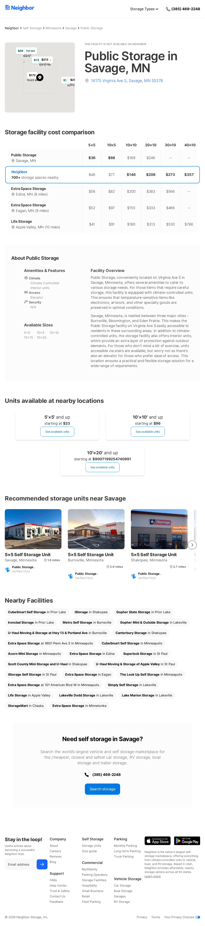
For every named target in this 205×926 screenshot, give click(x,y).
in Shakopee (91, 612)
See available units (57, 431)
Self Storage (32, 28)
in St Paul (145, 654)
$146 (131, 175)
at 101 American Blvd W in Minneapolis (53, 685)
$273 (170, 175)
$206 (151, 175)
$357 (189, 175)
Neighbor (12, 28)
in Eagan (88, 674)
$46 (92, 175)
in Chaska (26, 706)
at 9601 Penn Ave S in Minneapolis (50, 643)
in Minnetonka (79, 706)
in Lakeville (153, 622)
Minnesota (53, 28)
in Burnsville (87, 622)
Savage (70, 28)
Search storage (102, 789)
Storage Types (142, 9)
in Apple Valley (29, 695)
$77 (112, 175)
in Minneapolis (132, 643)
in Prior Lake (37, 612)
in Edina (92, 654)
